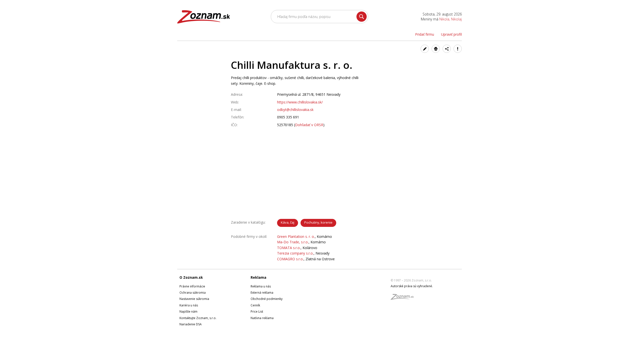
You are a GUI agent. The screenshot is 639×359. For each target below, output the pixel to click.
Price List (257, 311)
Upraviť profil (451, 34)
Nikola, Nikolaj (450, 19)
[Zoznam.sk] (404, 298)
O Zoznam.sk (191, 277)
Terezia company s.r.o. (295, 253)
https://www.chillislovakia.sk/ (300, 102)
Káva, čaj (287, 222)
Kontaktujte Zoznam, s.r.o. (197, 318)
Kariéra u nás (188, 305)
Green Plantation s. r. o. (296, 236)
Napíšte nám (188, 311)
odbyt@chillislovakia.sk (295, 109)
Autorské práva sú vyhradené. (412, 286)
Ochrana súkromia (192, 292)
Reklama (258, 277)
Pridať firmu (424, 34)
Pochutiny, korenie (318, 222)
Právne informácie (192, 286)
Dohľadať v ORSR (309, 124)
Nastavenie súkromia (194, 299)
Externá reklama (262, 292)
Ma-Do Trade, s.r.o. (293, 242)
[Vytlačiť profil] (436, 49)
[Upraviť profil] (425, 49)
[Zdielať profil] (447, 49)
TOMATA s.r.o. (289, 247)
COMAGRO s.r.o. (290, 259)
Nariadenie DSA (190, 324)
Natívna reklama (262, 318)
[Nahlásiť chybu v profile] (458, 49)
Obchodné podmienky (267, 299)
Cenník (255, 305)
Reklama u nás (261, 286)
